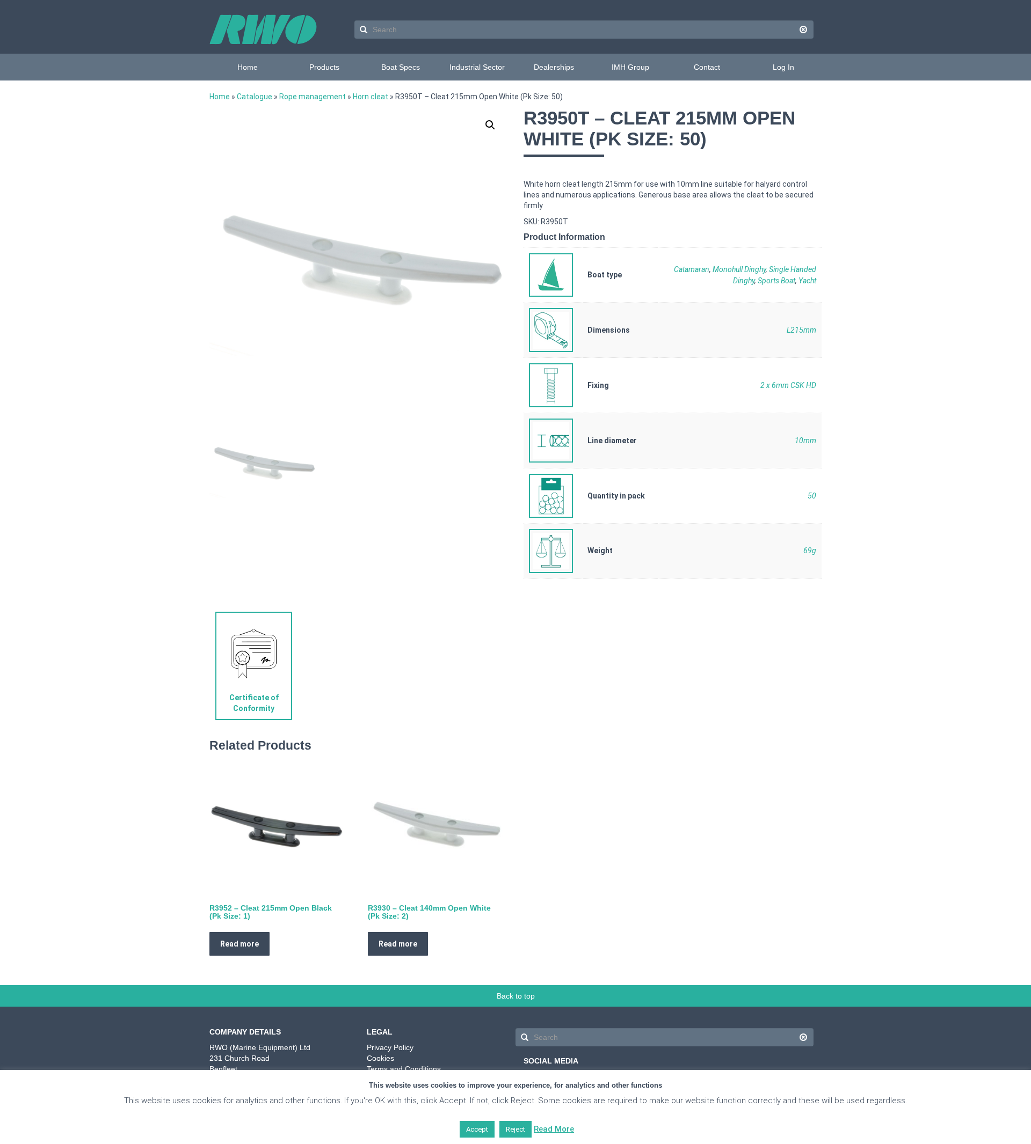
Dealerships (554, 67)
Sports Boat (776, 280)
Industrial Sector (477, 67)
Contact (707, 67)
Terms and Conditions (404, 1069)
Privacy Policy (390, 1047)
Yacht (807, 280)
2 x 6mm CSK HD (788, 385)
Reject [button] (515, 1129)
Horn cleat (370, 96)
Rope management (312, 96)
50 (812, 496)
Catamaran (691, 269)
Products (324, 67)
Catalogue (254, 96)
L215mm (801, 330)
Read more (239, 944)
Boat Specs (400, 67)
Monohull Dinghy (739, 269)
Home (247, 67)
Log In (783, 67)
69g (809, 550)
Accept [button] (477, 1129)
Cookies (380, 1058)
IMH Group (630, 67)
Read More (554, 1129)
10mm (805, 440)
